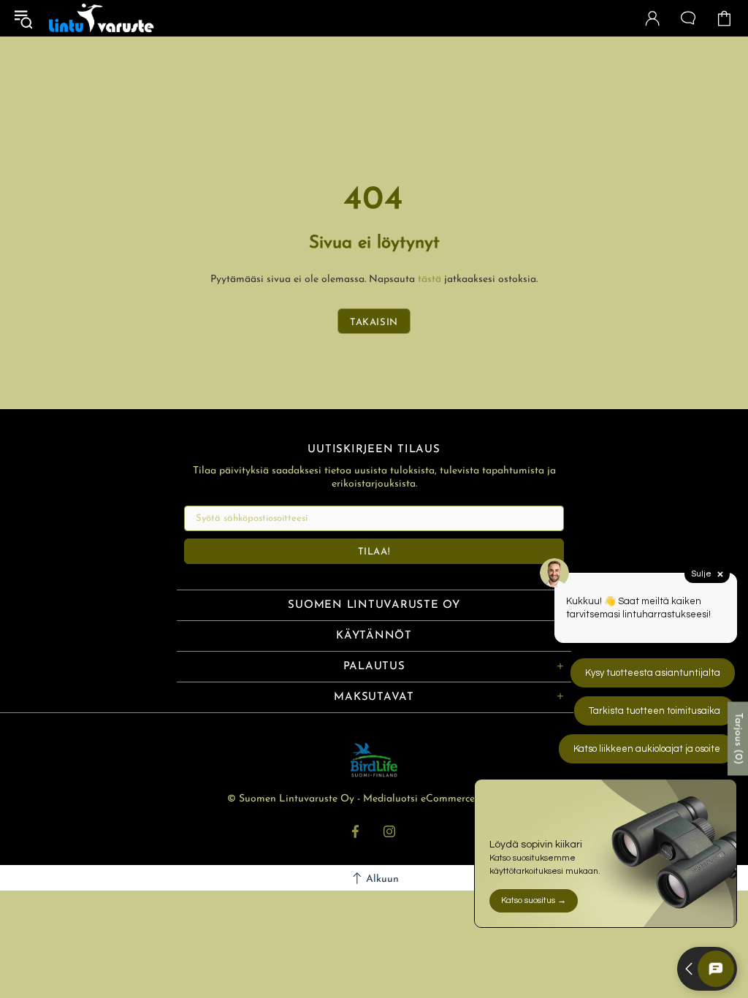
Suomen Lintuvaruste (101, 18)
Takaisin (374, 322)
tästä (429, 279)
